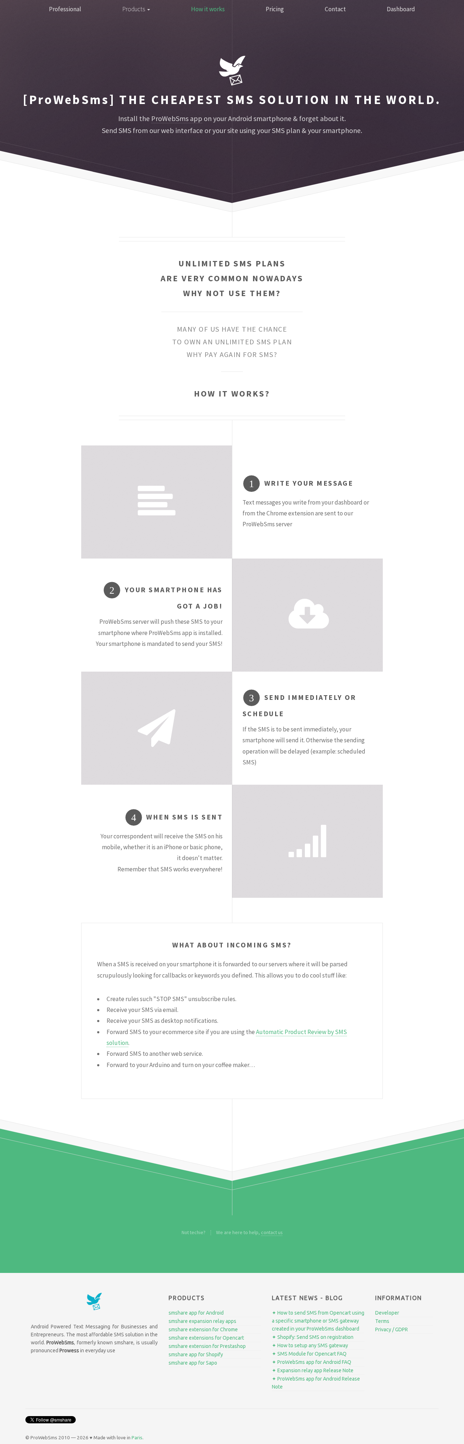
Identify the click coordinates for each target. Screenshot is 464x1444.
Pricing (275, 9)
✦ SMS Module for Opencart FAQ (309, 1354)
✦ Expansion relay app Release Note (312, 1370)
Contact (335, 9)
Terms (382, 1321)
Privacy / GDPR (391, 1329)
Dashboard (401, 9)
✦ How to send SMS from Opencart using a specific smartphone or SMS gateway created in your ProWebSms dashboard (318, 1321)
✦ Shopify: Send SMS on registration (312, 1337)
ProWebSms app (176, 118)
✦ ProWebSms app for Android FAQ (311, 1362)
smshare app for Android (196, 1313)
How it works (208, 9)
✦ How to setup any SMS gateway (310, 1345)
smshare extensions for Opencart (206, 1338)
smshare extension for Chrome (203, 1329)
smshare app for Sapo (193, 1363)
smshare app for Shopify (196, 1354)
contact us (271, 1232)
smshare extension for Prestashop (207, 1346)
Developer (387, 1313)
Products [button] (134, 9)
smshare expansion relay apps (202, 1321)
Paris (137, 1437)
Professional (65, 9)
